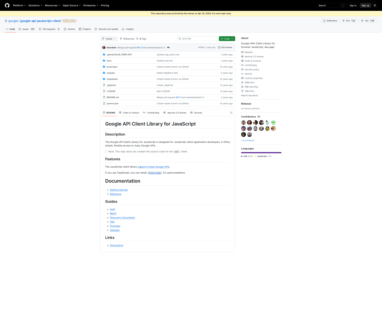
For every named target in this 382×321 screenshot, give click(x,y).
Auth (112, 209)
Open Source (70, 5)
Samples (115, 230)
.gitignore (111, 85)
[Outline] (231, 112)
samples (111, 73)
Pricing (105, 5)
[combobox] (198, 38)
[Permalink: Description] (103, 134)
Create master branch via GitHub (173, 66)
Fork (350, 21)
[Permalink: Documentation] (103, 181)
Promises (115, 225)
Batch (113, 213)
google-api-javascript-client (40, 21)
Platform (18, 5)
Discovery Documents (122, 217)
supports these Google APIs (153, 166)
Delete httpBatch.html (167, 73)
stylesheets (112, 79)
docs (109, 60)
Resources (51, 5)
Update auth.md (165, 60)
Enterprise (89, 5)
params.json (112, 103)
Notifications (332, 21)
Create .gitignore (165, 85)
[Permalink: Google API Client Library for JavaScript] (103, 124)
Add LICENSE (163, 91)
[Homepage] (7, 5)
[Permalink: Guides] (103, 201)
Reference (115, 193)
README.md (113, 97)
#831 (139, 47)
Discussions (116, 245)
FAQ (112, 221)
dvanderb (111, 47)
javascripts (112, 66)
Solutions (34, 5)
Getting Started (119, 189)
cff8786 (201, 47)
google (13, 21)
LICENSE (111, 91)
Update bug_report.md (168, 54)
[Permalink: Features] (103, 159)
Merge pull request (127, 47)
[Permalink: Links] (103, 237)
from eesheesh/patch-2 (153, 47)
